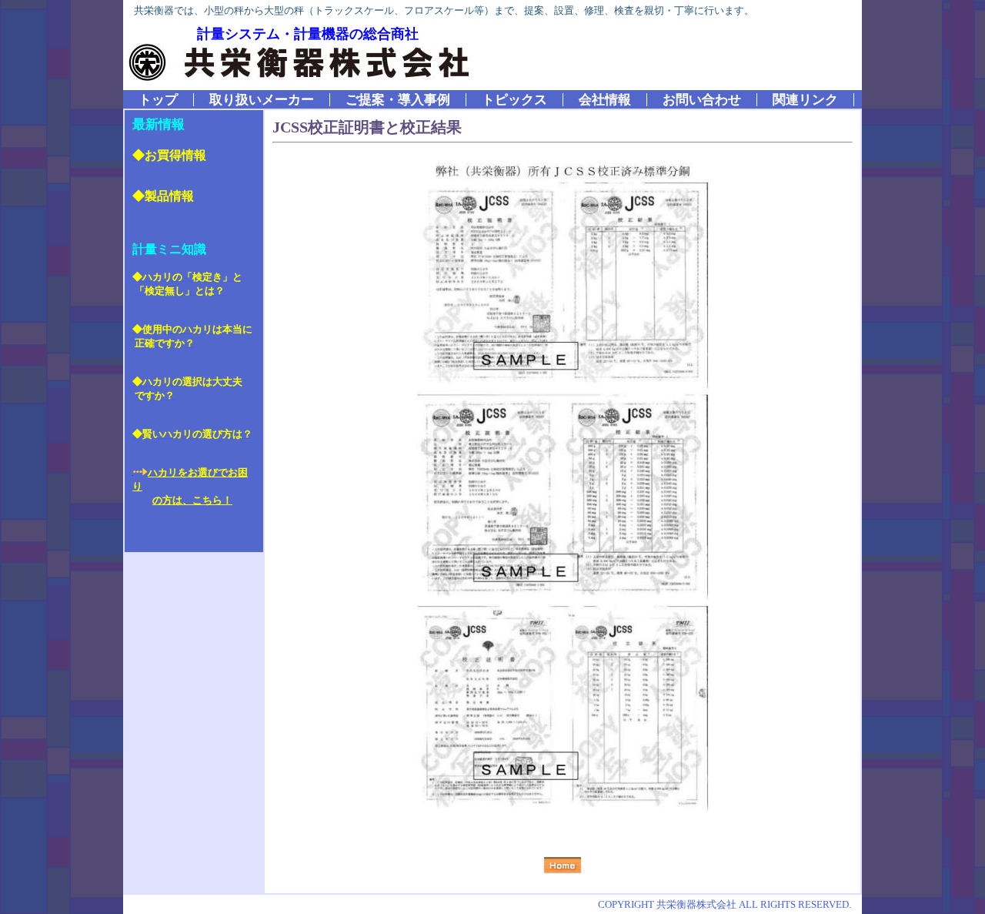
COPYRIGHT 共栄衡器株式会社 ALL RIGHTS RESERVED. (724, 904)
